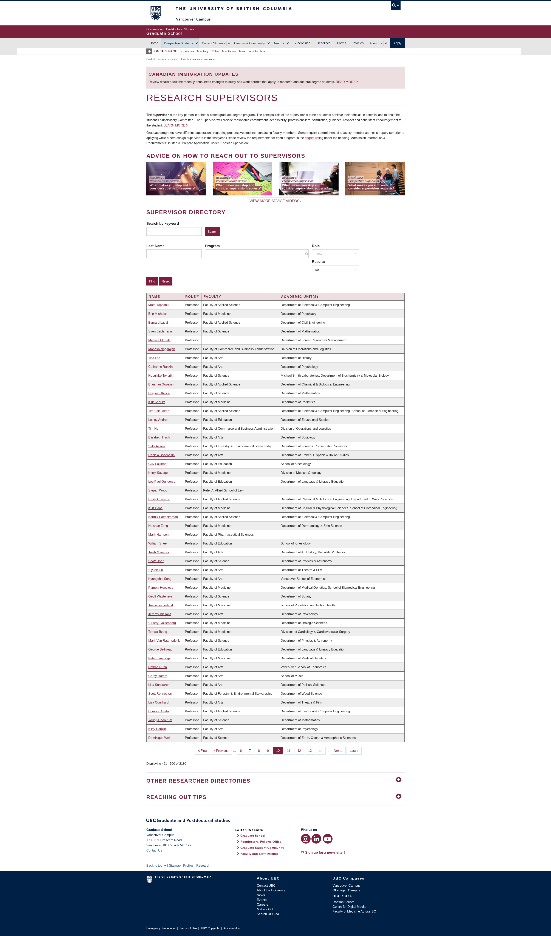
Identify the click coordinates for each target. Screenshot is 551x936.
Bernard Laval (158, 322)
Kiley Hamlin (157, 729)
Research (203, 865)
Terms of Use (188, 928)
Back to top (154, 865)
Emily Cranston (159, 499)
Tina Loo (154, 358)
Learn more (174, 125)
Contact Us (154, 850)
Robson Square (343, 902)
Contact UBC (266, 885)
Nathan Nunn (157, 667)
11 (290, 750)
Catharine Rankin (160, 366)
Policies (358, 43)
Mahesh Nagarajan (161, 349)
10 (279, 750)
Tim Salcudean (158, 411)
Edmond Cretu (158, 711)
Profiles (188, 865)
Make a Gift (265, 909)
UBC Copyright (210, 928)
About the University (271, 890)
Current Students (213, 43)
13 (311, 750)
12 (300, 750)
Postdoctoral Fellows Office (260, 841)
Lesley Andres (158, 419)
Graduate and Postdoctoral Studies (275, 821)
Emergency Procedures (161, 928)
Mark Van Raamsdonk (164, 640)
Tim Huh (154, 428)
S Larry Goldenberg (162, 623)
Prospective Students (178, 43)
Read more (346, 82)
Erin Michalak (157, 313)
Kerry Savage (158, 472)
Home (154, 43)
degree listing (314, 138)
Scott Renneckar (160, 693)
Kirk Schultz (156, 402)
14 (322, 750)
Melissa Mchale (159, 340)
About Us (376, 43)
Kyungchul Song (159, 578)
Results (318, 262)
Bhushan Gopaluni (161, 384)
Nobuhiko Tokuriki (160, 375)
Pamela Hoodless (160, 587)
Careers (262, 904)
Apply (397, 43)
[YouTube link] (328, 839)
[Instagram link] (306, 839)
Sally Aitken (156, 446)
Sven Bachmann (160, 331)
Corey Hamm (157, 676)
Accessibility (232, 928)
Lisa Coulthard (158, 702)
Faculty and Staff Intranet (259, 853)
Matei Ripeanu (158, 305)
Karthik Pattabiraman (163, 517)
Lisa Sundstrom (159, 684)
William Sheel (157, 543)
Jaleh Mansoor (158, 552)
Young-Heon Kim (160, 720)
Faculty (212, 296)
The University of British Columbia (155, 13)
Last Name (155, 246)
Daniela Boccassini (161, 455)
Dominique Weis (159, 737)
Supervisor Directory (194, 51)
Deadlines (324, 43)
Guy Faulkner (157, 464)
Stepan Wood (157, 490)
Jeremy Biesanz (159, 614)
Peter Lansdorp (159, 658)
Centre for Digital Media (349, 906)
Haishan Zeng (158, 525)
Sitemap (175, 865)
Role (316, 246)
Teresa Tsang (157, 631)
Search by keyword (162, 223)
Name (154, 296)
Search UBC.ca (268, 914)
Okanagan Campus (346, 890)
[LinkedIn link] (316, 839)
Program (212, 246)
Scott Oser (156, 561)
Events (262, 900)
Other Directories (224, 51)
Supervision (302, 43)
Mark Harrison (158, 534)
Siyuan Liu (155, 570)
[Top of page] (150, 51)
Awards (279, 43)
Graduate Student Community (262, 847)
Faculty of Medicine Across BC (354, 911)
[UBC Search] (396, 5)
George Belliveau (160, 649)
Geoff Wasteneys (160, 596)
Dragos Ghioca (159, 393)
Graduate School (155, 59)
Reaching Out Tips (252, 51)
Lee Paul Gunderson (162, 481)
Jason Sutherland (160, 605)
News (261, 895)
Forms (341, 43)
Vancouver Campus (347, 885)
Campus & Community (249, 43)
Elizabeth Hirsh (159, 437)
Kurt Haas (155, 508)
